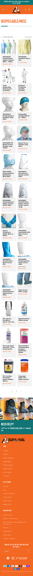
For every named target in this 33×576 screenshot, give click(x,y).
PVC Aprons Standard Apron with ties (8, 320)
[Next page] (21, 391)
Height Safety (7, 461)
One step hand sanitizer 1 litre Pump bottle (8, 347)
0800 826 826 (16, 428)
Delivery (5, 486)
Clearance (6, 476)
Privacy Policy (7, 497)
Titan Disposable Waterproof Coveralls (7, 88)
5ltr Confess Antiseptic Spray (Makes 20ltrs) (8, 379)
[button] (3, 9)
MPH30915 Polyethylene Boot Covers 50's (8, 262)
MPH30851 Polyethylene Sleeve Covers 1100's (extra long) (24, 204)
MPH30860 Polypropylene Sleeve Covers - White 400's (8, 203)
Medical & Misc (7, 468)
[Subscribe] (28, 551)
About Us (6, 527)
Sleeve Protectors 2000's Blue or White (8, 233)
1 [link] (12, 391)
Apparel (5, 454)
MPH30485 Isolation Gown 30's (24, 58)
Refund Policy (7, 504)
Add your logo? (7, 515)
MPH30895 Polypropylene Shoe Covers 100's (24, 262)
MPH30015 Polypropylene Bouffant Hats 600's (8, 117)
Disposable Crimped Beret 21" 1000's (24, 116)
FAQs (4, 490)
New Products (7, 472)
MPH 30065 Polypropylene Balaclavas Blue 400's (8, 174)
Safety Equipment (8, 458)
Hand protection (8, 465)
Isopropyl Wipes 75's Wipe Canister (24, 378)
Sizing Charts (7, 535)
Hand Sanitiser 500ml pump (24, 319)
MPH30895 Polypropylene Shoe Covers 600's (8, 292)
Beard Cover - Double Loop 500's (24, 144)
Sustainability (7, 531)
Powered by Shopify (26, 571)
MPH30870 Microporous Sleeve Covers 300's (24, 174)
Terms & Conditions (9, 493)
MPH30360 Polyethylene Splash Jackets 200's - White (8, 59)
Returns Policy (7, 500)
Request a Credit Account (10, 518)
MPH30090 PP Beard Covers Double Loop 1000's (8, 145)
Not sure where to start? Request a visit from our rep (15, 523)
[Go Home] (13, 443)
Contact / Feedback (9, 538)
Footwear (6, 450)
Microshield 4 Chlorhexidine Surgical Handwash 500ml (24, 349)
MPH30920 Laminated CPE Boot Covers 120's (24, 233)
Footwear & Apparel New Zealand (13, 571)
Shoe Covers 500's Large (23, 290)
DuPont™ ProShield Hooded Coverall (22, 88)
